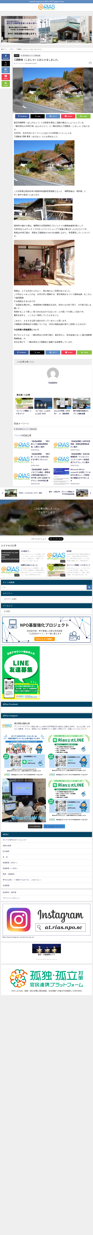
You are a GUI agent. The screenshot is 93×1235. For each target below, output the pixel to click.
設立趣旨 (6, 851)
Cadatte (52, 382)
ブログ (17, 55)
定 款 (5, 857)
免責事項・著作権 (9, 892)
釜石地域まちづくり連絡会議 (31, 55)
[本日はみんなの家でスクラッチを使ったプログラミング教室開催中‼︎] (24, 800)
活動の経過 (7, 845)
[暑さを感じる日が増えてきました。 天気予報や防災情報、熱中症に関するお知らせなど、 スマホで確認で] (69, 755)
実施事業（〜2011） (10, 868)
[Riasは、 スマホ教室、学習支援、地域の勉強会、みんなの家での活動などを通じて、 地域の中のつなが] (24, 755)
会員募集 (6, 885)
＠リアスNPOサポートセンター (15, 840)
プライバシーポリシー (11, 898)
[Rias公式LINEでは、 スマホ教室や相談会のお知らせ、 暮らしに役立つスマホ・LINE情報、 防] (69, 800)
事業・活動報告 (9, 874)
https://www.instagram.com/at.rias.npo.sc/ (18, 937)
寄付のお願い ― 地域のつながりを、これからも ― (22, 880)
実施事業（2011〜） (10, 862)
